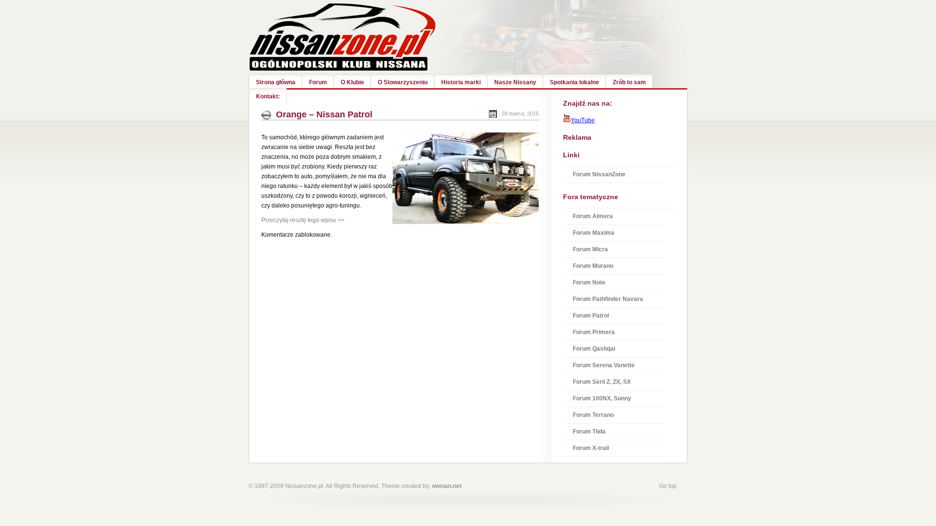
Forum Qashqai (594, 348)
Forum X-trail (591, 448)
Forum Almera (593, 216)
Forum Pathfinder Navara (608, 299)
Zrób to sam (629, 82)
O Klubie (352, 82)
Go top (668, 486)
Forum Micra (590, 249)
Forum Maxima (593, 232)
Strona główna (275, 82)
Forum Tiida (589, 431)
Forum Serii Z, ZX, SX (602, 381)
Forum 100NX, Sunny (602, 398)
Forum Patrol (591, 315)
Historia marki (461, 82)
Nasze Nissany (515, 82)
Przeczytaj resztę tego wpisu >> (303, 220)
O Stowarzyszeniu (403, 82)
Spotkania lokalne (574, 82)
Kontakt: (268, 96)
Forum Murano (593, 266)
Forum (318, 82)
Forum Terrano (593, 415)
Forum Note (589, 282)
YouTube (583, 120)
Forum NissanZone (599, 174)
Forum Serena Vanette (604, 365)
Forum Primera (594, 332)
